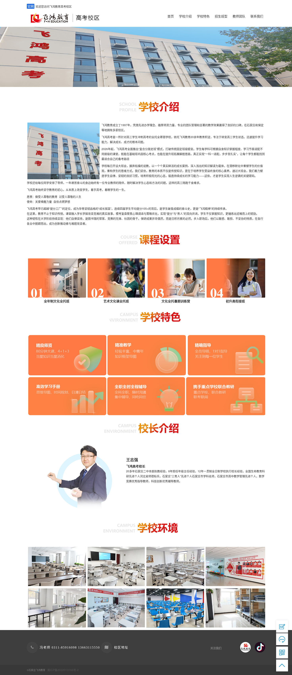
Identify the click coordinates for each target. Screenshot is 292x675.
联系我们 (256, 16)
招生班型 (221, 16)
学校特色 (203, 16)
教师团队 (239, 16)
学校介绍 (185, 16)
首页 (170, 16)
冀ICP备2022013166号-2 (63, 670)
